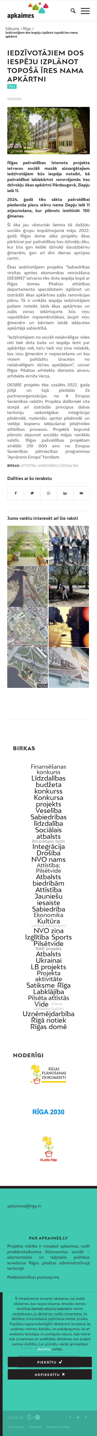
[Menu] (83, 10)
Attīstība (28, 466)
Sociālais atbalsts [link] (48, 833)
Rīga (12, 86)
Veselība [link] (48, 810)
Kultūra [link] (48, 921)
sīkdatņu (44, 1349)
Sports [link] (61, 937)
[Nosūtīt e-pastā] (81, 493)
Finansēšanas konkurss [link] (48, 769)
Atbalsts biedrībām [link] (48, 879)
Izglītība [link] (37, 937)
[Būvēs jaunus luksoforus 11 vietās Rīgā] (69, 627)
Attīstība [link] (48, 889)
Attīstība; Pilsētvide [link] (48, 868)
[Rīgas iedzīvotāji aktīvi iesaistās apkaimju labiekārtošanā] (69, 586)
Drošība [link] (48, 853)
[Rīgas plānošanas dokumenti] (48, 1074)
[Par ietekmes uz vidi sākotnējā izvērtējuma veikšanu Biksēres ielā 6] (27, 627)
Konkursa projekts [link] (48, 800)
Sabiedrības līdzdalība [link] (49, 820)
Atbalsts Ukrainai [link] (49, 957)
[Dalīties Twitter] (32, 493)
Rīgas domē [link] (48, 1026)
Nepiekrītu (47, 1375)
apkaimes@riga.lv (24, 1206)
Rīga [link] (64, 985)
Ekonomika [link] (48, 915)
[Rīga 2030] (48, 1111)
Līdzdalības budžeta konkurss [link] (48, 784)
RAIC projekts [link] (49, 949)
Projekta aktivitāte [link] (48, 976)
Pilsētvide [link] (48, 943)
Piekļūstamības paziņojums (33, 1277)
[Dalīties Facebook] (16, 493)
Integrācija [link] (48, 846)
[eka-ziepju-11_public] (48, 130)
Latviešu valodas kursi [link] (48, 925)
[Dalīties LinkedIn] (65, 493)
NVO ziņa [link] (49, 930)
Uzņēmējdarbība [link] (48, 1013)
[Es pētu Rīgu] (48, 1149)
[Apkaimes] (27, 10)
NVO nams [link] (48, 859)
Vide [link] (41, 1004)
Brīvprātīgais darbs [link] (48, 841)
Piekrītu (47, 1362)
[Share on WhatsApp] (49, 493)
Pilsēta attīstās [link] (48, 998)
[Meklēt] (70, 10)
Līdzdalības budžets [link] (48, 1008)
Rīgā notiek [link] (48, 1020)
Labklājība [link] (48, 991)
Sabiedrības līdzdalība (58, 466)
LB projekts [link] (48, 967)
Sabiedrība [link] (48, 909)
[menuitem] (70, 10)
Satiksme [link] (40, 985)
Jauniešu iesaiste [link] (49, 899)
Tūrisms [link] (57, 1003)
